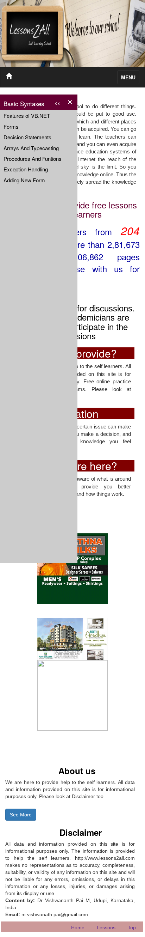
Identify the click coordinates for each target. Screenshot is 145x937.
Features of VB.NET (27, 115)
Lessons (106, 927)
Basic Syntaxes (32, 102)
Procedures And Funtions (33, 158)
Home (77, 927)
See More (21, 814)
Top (132, 927)
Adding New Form (24, 180)
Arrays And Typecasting (31, 148)
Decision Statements (27, 137)
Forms (11, 126)
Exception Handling (26, 169)
